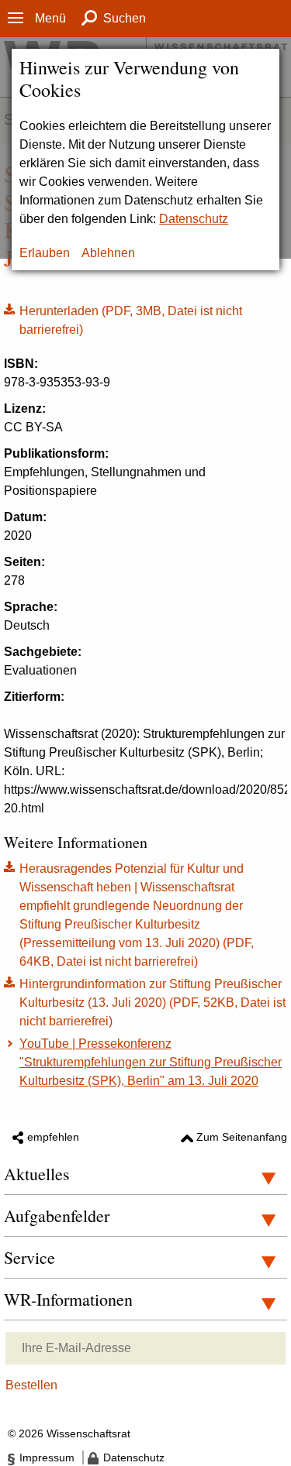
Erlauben (44, 252)
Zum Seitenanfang (241, 1137)
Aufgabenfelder (56, 1215)
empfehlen (53, 1137)
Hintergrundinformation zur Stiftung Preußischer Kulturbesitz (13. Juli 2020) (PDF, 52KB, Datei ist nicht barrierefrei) (152, 1002)
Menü (50, 18)
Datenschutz (193, 218)
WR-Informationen (68, 1299)
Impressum (46, 1457)
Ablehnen (108, 252)
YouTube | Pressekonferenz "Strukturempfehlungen (150, 1062)
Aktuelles (37, 1173)
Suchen (124, 18)
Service (29, 1257)
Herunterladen (123, 319)
